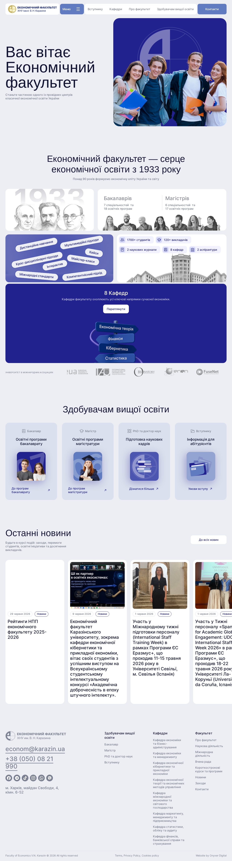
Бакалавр (111, 744)
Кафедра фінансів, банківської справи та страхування (168, 840)
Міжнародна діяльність (204, 753)
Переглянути (116, 309)
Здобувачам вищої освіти (175, 9)
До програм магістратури (77, 490)
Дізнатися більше (141, 489)
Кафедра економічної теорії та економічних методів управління (168, 783)
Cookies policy (150, 855)
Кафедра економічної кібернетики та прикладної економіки (168, 768)
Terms (118, 855)
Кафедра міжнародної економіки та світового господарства (163, 800)
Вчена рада (203, 761)
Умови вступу (198, 489)
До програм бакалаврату (21, 490)
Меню (67, 9)
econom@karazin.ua (35, 749)
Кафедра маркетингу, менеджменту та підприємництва (168, 817)
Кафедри (115, 9)
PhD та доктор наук (118, 756)
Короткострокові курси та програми (208, 769)
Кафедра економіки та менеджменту (167, 755)
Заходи (200, 783)
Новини (41, 613)
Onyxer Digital (218, 855)
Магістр (110, 750)
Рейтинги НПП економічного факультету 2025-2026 (27, 629)
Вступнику (95, 9)
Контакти (212, 9)
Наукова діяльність (209, 746)
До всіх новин (208, 540)
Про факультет (139, 9)
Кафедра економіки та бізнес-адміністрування (167, 743)
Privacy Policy (132, 855)
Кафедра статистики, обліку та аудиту (168, 828)
